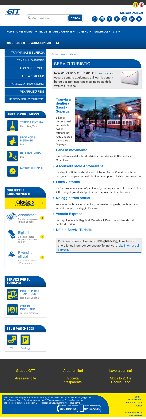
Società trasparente (73, 379)
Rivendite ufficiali (27, 257)
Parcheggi (101, 31)
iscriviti (103, 73)
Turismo (83, 31)
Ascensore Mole (32, 68)
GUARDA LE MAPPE (31, 167)
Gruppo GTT (25, 370)
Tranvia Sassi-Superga (27, 52)
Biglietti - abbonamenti (56, 31)
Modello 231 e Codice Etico (120, 379)
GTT (59, 42)
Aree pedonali (16, 42)
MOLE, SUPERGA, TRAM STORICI (30, 294)
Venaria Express (69, 213)
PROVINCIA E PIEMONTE (28, 141)
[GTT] (12, 12)
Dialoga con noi (40, 42)
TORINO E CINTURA (31, 124)
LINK (138, 396)
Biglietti (27, 236)
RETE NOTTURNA (30, 154)
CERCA (75, 18)
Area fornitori (73, 370)
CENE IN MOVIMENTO (29, 309)
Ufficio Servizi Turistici (26, 99)
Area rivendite (25, 377)
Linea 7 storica (33, 76)
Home (10, 31)
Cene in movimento (30, 60)
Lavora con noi (120, 370)
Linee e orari (25, 31)
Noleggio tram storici (27, 84)
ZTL (115, 31)
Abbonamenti (28, 217)
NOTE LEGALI (135, 399)
